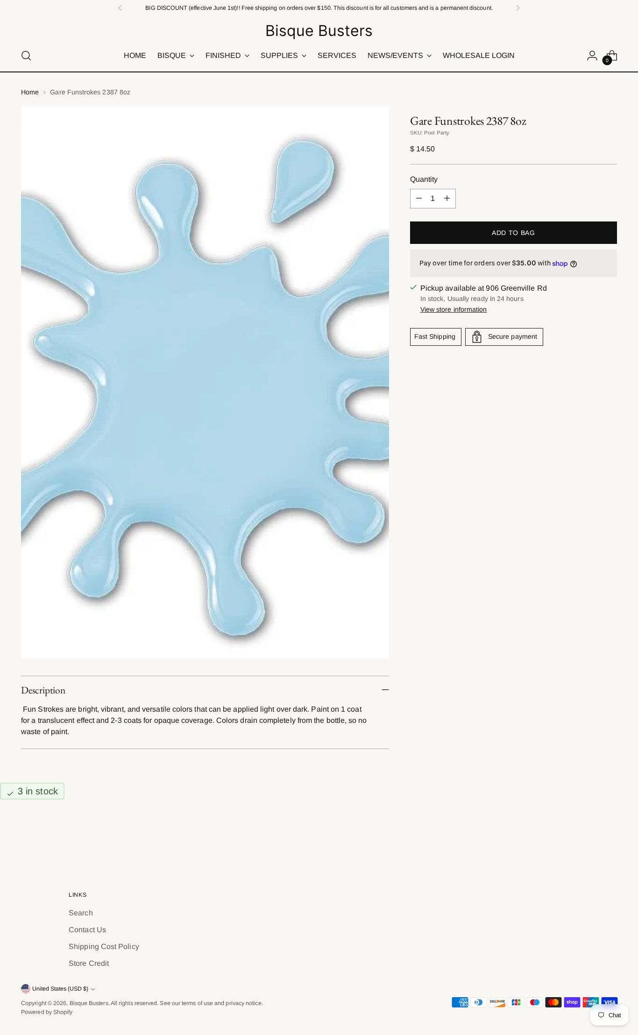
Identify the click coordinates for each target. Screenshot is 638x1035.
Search (80, 913)
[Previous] (120, 8)
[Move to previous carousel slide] (587, 838)
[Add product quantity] (447, 198)
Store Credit (89, 963)
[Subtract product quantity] (419, 198)
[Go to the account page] (592, 55)
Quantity (424, 179)
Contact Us (87, 930)
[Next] (518, 8)
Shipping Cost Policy (104, 946)
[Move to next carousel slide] (609, 838)
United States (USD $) (60, 988)
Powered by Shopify (46, 1012)
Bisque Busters (89, 1003)
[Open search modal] (26, 55)
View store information (453, 309)
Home (30, 92)
